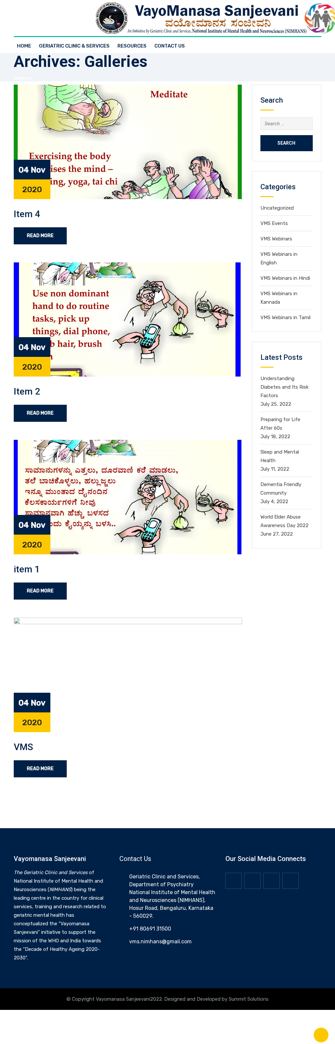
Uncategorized (277, 208)
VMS (23, 747)
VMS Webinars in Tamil (285, 317)
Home (24, 46)
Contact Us (169, 46)
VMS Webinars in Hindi (285, 278)
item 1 (27, 569)
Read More (40, 235)
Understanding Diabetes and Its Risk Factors (284, 387)
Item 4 (27, 214)
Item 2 (27, 391)
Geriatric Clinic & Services (74, 46)
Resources (132, 46)
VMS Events (274, 223)
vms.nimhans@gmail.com (160, 941)
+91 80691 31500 (150, 929)
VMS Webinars (276, 239)
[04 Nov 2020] (128, 141)
